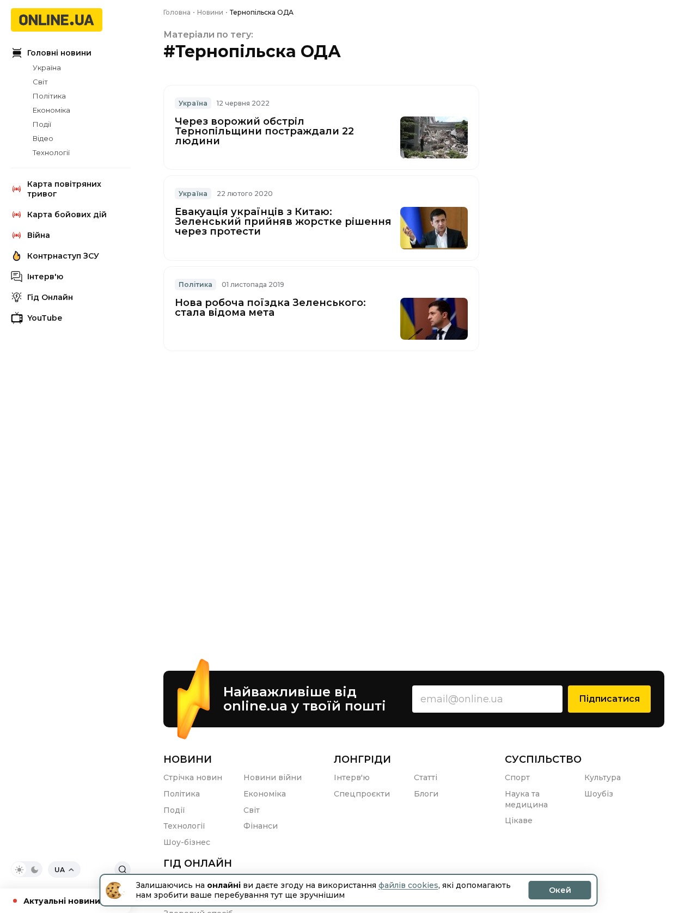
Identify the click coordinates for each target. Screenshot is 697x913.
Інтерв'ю (45, 276)
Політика (49, 95)
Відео (43, 138)
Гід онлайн (197, 863)
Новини (187, 759)
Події (42, 124)
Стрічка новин (192, 777)
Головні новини (59, 53)
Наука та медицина (526, 799)
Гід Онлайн (50, 297)
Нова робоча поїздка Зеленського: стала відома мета (270, 307)
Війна (38, 235)
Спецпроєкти (362, 794)
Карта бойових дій (67, 214)
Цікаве (519, 820)
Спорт (517, 777)
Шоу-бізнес (186, 842)
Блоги (426, 794)
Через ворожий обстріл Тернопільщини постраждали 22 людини (264, 131)
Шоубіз (598, 794)
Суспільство (543, 759)
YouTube (44, 318)
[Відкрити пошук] (122, 869)
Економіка (51, 110)
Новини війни (272, 777)
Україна (47, 67)
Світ (40, 81)
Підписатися (609, 699)
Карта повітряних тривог (64, 189)
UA (59, 870)
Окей (560, 890)
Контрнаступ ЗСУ (63, 256)
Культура (602, 777)
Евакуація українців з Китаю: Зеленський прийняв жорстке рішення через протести (283, 221)
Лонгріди (362, 759)
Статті (425, 777)
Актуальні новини (61, 901)
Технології (51, 152)
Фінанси (260, 826)
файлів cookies (408, 885)
